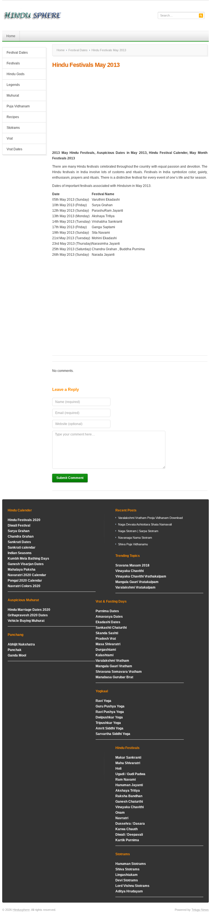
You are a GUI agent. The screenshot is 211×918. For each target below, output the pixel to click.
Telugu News (200, 909)
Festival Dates (15, 53)
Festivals (13, 63)
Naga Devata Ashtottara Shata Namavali (145, 524)
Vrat (10, 138)
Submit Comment (70, 478)
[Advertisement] (129, 109)
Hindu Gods (13, 74)
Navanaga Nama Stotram (135, 537)
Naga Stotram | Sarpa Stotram (138, 531)
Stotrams (11, 128)
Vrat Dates (12, 149)
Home (10, 36)
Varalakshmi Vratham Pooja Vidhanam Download (150, 517)
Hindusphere (21, 909)
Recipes (13, 117)
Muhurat (13, 95)
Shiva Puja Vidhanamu (133, 544)
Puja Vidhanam (18, 106)
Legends (13, 85)
